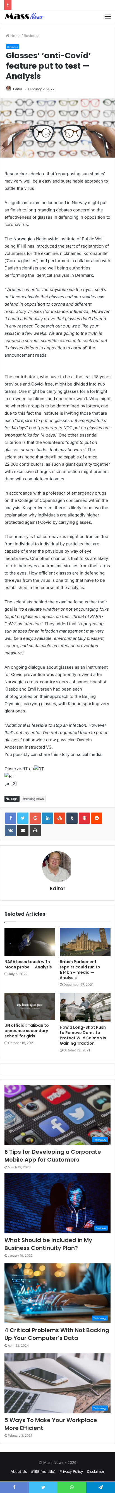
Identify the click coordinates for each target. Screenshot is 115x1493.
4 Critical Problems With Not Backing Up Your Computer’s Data (56, 1334)
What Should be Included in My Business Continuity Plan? (48, 1244)
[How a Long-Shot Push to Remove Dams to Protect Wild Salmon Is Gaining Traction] (85, 1007)
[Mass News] (23, 16)
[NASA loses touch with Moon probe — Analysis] (29, 942)
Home (15, 35)
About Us (19, 1471)
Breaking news (33, 799)
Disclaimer (95, 1471)
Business (31, 35)
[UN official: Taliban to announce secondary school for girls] (29, 1006)
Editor (17, 89)
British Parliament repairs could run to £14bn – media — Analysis (80, 969)
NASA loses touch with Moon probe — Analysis (28, 964)
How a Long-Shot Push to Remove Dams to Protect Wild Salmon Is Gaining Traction (83, 1035)
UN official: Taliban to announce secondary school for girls (26, 1031)
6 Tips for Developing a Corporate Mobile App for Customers (52, 1156)
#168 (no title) (43, 1471)
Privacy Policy (71, 1471)
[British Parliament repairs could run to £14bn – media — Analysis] (85, 942)
